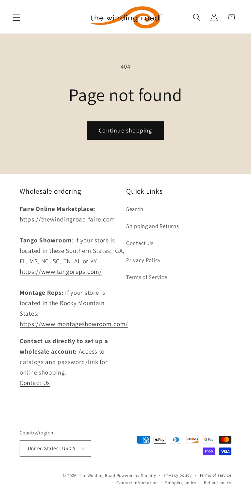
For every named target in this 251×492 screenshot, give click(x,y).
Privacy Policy (143, 260)
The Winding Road (97, 475)
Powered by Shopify (136, 475)
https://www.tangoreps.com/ (61, 271)
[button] (16, 17)
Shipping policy (180, 482)
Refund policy (217, 482)
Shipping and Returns (152, 226)
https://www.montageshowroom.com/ (74, 324)
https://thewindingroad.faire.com (67, 219)
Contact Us (35, 382)
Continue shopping (125, 130)
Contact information (137, 482)
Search (134, 209)
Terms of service (215, 475)
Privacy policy (178, 475)
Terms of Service (146, 277)
